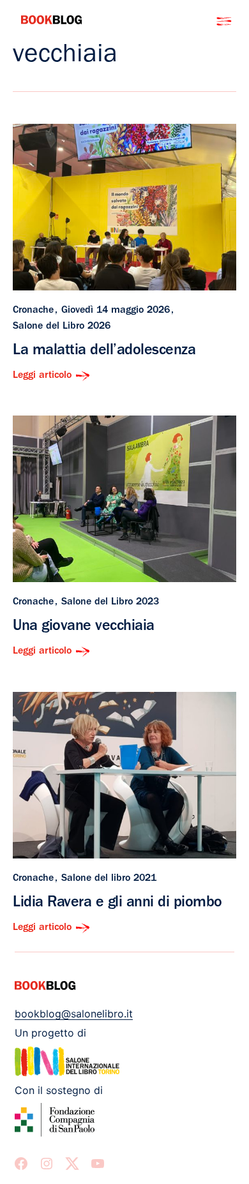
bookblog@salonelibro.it (74, 1013)
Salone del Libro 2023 (110, 602)
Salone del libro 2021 (108, 879)
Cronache (33, 311)
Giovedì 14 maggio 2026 (115, 311)
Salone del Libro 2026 (61, 327)
